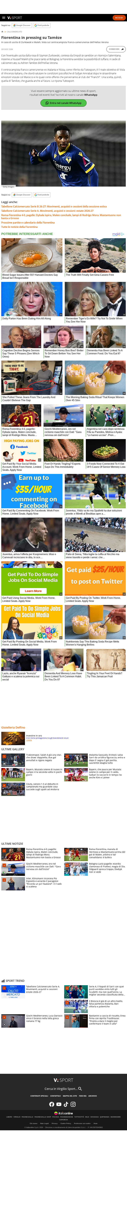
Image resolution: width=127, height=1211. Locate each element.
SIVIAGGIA (94, 1117)
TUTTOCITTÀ (79, 1117)
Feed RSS (82, 1096)
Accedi (119, 17)
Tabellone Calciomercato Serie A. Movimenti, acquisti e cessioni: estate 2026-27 (47, 210)
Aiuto (95, 1123)
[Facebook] (51, 1106)
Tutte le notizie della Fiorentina (19, 227)
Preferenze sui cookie (82, 1123)
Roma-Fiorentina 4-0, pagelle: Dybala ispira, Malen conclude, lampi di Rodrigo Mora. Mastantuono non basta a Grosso (61, 216)
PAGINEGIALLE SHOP (43, 1117)
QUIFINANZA (104, 1117)
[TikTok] (66, 1106)
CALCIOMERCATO (14, 32)
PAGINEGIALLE (27, 1117)
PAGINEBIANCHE (66, 1117)
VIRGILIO (16, 1117)
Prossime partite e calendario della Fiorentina (28, 222)
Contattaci (55, 1096)
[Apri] (3, 17)
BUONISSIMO (116, 1117)
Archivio (92, 1096)
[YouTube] (58, 1106)
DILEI (87, 1117)
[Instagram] (73, 1106)
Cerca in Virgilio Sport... (61, 1089)
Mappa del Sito (70, 1096)
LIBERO (9, 1117)
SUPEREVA (63, 1120)
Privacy (55, 1123)
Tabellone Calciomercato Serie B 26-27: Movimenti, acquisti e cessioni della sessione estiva (54, 206)
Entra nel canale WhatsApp (65, 103)
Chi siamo (33, 1123)
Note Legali (44, 1123)
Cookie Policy (66, 1123)
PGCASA (55, 1117)
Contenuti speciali (39, 1096)
